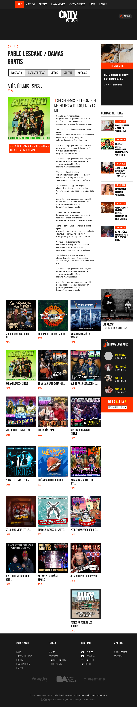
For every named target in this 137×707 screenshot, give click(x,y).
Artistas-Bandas (24, 656)
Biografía (16, 73)
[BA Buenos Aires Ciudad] (66, 679)
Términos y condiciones (85, 695)
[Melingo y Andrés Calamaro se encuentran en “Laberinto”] (107, 143)
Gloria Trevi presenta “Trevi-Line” (120, 192)
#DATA (92, 4)
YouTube (89, 652)
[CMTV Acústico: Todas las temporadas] (117, 53)
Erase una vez (55, 663)
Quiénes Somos (120, 652)
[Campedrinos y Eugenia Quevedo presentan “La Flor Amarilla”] (107, 207)
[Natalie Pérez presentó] (107, 231)
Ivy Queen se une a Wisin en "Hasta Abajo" (122, 128)
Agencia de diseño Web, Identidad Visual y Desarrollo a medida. (71, 700)
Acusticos (53, 656)
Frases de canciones (58, 660)
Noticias (43, 4)
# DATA (52, 652)
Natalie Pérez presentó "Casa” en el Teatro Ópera (122, 236)
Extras (103, 4)
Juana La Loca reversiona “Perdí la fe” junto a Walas (121, 172)
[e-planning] (94, 679)
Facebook (90, 660)
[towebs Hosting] (40, 679)
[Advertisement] (119, 264)
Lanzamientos (58, 4)
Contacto (118, 656)
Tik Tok (88, 663)
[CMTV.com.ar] (68, 16)
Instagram (90, 656)
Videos (54, 73)
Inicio (19, 4)
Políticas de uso (101, 695)
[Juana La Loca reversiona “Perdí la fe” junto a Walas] (107, 167)
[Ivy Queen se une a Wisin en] (107, 125)
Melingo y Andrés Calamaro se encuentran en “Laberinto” (121, 150)
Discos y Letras (36, 73)
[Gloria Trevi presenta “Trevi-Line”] (107, 189)
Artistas (30, 4)
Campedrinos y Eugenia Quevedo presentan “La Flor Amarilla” (121, 213)
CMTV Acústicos (77, 4)
